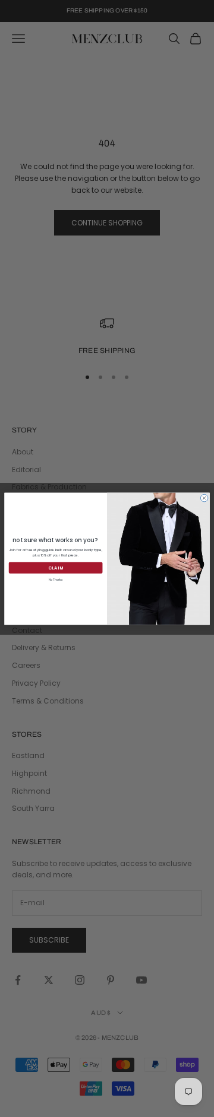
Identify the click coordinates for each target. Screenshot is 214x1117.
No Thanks (55, 579)
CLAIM (56, 568)
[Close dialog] (204, 498)
